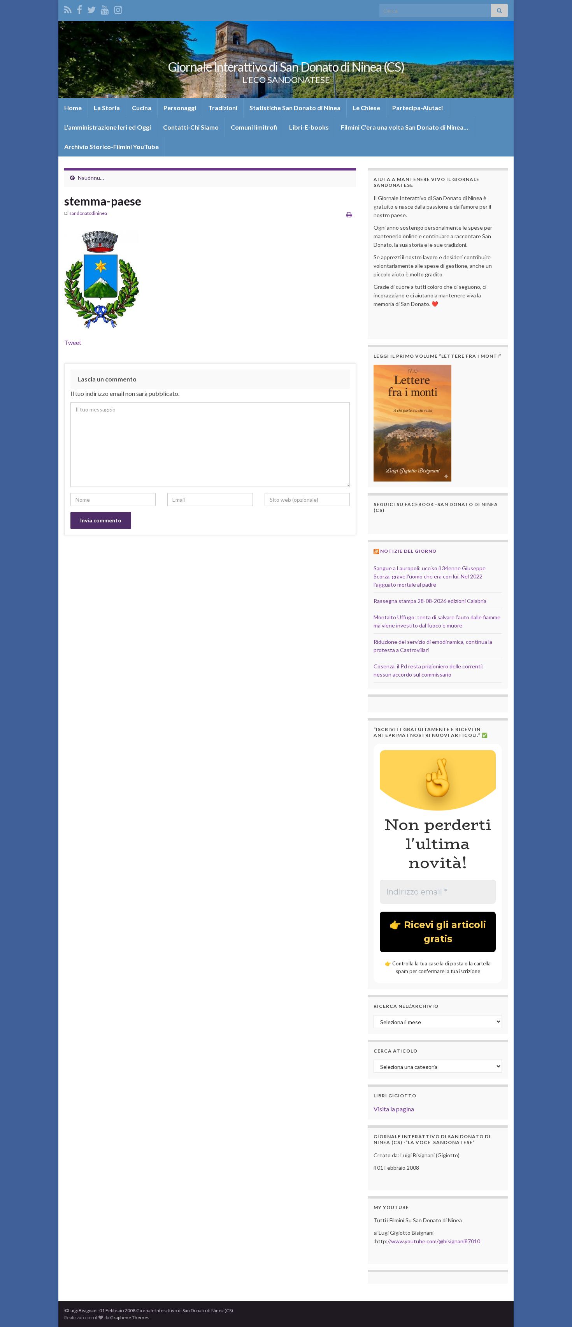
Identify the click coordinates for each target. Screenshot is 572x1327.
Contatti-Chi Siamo (191, 127)
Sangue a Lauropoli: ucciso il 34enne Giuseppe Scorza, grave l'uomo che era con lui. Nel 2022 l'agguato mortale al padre (430, 576)
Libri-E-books (309, 127)
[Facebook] (79, 8)
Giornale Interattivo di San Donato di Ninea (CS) (286, 66)
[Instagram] (118, 8)
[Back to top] (554, 1309)
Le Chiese (366, 107)
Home (73, 107)
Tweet (72, 342)
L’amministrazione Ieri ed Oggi (107, 127)
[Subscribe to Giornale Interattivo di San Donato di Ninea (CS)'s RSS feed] (68, 8)
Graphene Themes (129, 1317)
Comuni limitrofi (254, 127)
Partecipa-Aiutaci (417, 107)
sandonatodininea (88, 213)
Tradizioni (222, 107)
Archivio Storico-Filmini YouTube (111, 146)
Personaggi (179, 107)
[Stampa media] (349, 214)
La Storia (107, 107)
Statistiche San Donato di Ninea (294, 107)
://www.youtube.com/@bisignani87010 (433, 1241)
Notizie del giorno (408, 551)
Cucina (141, 107)
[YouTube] (105, 8)
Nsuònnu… (91, 177)
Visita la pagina (394, 1109)
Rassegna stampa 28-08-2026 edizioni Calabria (430, 601)
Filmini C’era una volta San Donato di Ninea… (404, 127)
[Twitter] (91, 8)
